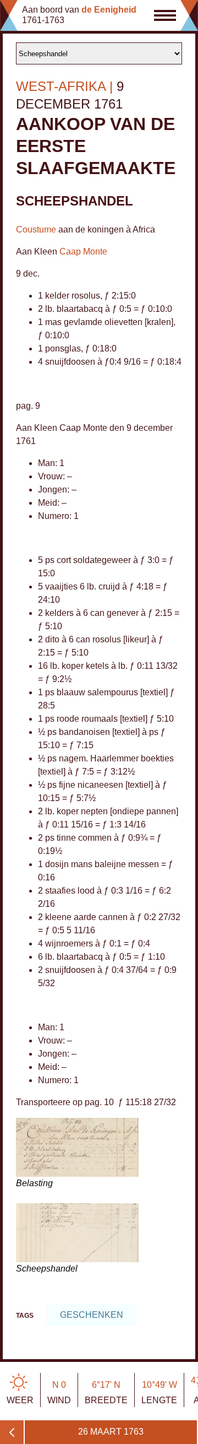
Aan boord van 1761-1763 (79, 15)
